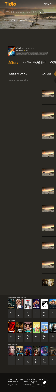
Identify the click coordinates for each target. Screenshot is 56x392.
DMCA (11, 386)
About (25, 381)
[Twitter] (44, 383)
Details (27, 61)
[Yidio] (10, 4)
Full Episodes (13, 61)
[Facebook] (33, 383)
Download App (14, 381)
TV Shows (9, 20)
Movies (23, 20)
